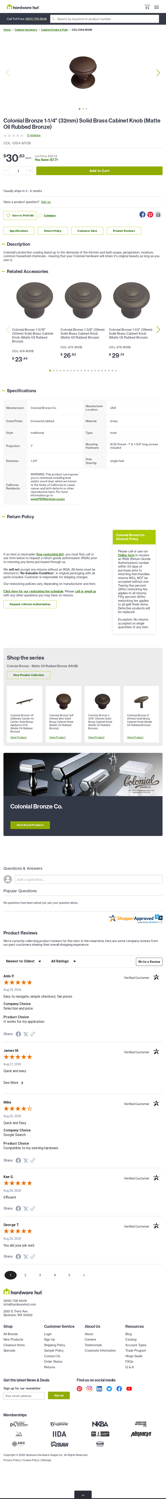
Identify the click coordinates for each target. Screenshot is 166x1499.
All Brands (10, 1334)
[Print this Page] (158, 214)
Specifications (19, 230)
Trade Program (135, 1350)
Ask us (46, 202)
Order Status (53, 1361)
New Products (13, 1339)
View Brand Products (30, 825)
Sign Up (49, 1339)
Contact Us (52, 1356)
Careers (90, 1339)
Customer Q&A (87, 230)
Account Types (135, 1345)
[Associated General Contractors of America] (19, 1444)
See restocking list (50, 554)
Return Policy (53, 230)
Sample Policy (54, 1350)
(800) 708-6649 (36, 19)
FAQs (129, 1361)
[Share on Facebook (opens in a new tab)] (18, 1034)
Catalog (130, 1339)
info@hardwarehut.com (19, 1304)
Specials (9, 1350)
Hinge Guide (133, 1356)
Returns (49, 1367)
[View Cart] (147, 7)
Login (48, 1334)
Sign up (59, 1395)
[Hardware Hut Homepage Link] (23, 6)
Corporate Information (100, 1350)
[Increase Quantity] (30, 170)
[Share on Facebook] (142, 214)
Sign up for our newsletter (22, 1388)
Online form (126, 555)
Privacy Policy (12, 1460)
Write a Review (149, 961)
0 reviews (33, 135)
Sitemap (46, 1460)
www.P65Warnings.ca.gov (48, 499)
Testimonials (93, 1345)
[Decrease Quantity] (6, 170)
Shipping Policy (54, 1345)
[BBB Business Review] (100, 1434)
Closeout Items (14, 1345)
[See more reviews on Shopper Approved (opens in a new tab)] (32, 1034)
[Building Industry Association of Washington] (59, 1444)
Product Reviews (124, 230)
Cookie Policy (30, 1460)
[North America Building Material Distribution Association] (140, 1434)
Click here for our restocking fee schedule (33, 591)
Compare (50, 215)
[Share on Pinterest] (150, 214)
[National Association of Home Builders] (100, 1444)
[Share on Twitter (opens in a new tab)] (25, 1034)
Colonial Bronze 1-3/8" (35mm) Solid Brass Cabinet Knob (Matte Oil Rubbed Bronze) (83, 333)
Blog (128, 1334)
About (89, 1334)
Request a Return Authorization (30, 604)
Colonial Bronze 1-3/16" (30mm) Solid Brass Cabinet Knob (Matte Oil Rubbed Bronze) (32, 335)
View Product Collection (28, 675)
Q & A (129, 1367)
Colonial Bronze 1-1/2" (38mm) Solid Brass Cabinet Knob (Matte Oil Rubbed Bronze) (130, 333)
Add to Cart (99, 171)
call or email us (85, 591)
